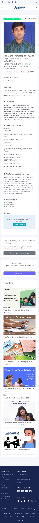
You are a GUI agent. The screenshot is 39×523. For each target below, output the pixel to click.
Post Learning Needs (23, 479)
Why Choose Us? (6, 477)
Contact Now (31, 18)
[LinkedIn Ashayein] (25, 501)
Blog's (32, 517)
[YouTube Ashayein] (32, 501)
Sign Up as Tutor (6, 491)
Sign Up (20, 273)
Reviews (3, 482)
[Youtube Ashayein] (15, 2)
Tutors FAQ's (5, 499)
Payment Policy (22, 517)
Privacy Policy (30, 513)
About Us (7, 513)
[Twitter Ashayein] (5, 2)
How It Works (18, 513)
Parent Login (21, 477)
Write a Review (19, 224)
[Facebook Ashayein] (2, 2)
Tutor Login (4, 493)
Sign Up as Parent (22, 474)
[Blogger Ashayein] (35, 501)
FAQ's (19, 482)
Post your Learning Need (20, 253)
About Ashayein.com (7, 474)
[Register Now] (36, 2)
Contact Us (19, 520)
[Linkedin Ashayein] (9, 2)
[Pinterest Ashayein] (12, 2)
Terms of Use (9, 517)
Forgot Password (6, 496)
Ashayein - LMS (6, 485)
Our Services (5, 479)
